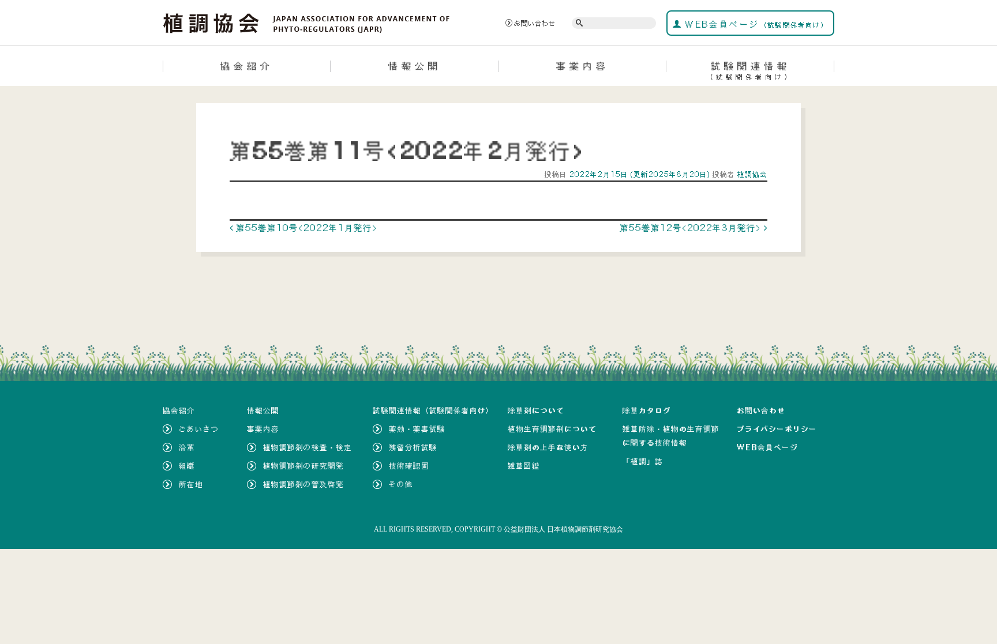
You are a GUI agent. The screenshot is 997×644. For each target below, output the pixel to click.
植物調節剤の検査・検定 (307, 447)
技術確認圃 (409, 466)
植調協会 (751, 174)
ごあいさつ (199, 429)
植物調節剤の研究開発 (303, 466)
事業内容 (582, 66)
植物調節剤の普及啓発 (303, 484)
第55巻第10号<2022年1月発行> (305, 227)
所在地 (191, 484)
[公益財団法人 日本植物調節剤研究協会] (307, 22)
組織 (187, 466)
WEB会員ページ (755, 24)
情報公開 (414, 66)
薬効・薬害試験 (417, 429)
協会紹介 (246, 66)
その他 (401, 484)
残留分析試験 (413, 447)
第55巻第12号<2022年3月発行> (692, 227)
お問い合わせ (535, 23)
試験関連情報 (750, 70)
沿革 (187, 447)
